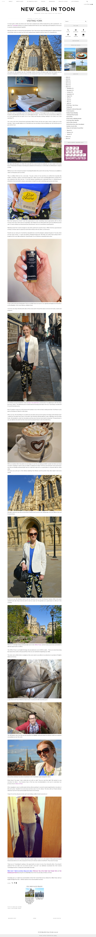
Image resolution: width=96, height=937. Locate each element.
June (68, 99)
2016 (67, 84)
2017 (67, 83)
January (68, 134)
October (69, 92)
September (69, 94)
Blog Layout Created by (48, 935)
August (68, 96)
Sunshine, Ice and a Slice (72, 126)
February (69, 132)
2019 (67, 79)
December (69, 88)
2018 (67, 81)
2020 (67, 77)
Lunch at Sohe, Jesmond (72, 122)
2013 (67, 138)
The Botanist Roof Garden (72, 114)
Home (3, 1)
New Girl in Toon (48, 9)
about (11, 1)
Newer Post (12, 918)
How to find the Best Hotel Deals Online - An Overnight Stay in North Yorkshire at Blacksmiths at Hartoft (29, 900)
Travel (43, 1)
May (68, 101)
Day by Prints (69, 116)
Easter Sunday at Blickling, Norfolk (74, 118)
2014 (67, 136)
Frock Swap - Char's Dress (72, 105)
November (69, 90)
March (68, 130)
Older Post (56, 918)
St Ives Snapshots (70, 111)
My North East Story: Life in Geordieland (75, 124)
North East (19, 1)
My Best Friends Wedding (72, 112)
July (68, 97)
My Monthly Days (32, 1)
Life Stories (75, 1)
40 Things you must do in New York (39, 898)
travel (19, 908)
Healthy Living (63, 1)
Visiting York (69, 107)
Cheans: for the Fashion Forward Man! (75, 128)
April (68, 103)
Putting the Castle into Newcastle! (74, 109)
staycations (14, 908)
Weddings (52, 1)
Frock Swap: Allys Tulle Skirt (73, 120)
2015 (67, 86)
